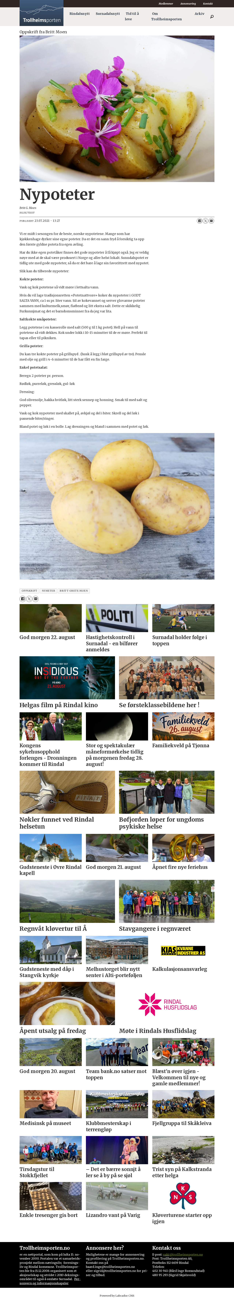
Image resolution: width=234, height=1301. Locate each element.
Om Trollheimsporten (166, 16)
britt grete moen (74, 590)
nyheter (48, 590)
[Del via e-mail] (211, 221)
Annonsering (188, 3)
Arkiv (199, 14)
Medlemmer (166, 3)
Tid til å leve (132, 16)
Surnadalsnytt (108, 14)
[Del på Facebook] (199, 221)
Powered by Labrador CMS (117, 1295)
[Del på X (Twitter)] (205, 221)
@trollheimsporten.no (186, 1254)
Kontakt (208, 3)
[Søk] (211, 16)
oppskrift (29, 590)
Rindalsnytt (79, 14)
